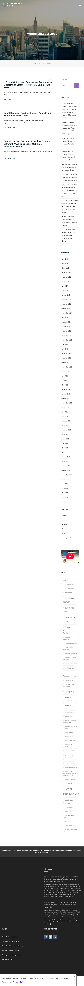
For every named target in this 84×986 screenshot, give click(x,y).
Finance (63, 520)
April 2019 (64, 497)
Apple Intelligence (69, 588)
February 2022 (66, 389)
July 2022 (64, 376)
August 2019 (65, 479)
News (63, 533)
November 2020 (66, 430)
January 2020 (65, 457)
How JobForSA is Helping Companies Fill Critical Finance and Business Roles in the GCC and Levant (69, 206)
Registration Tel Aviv (8, 959)
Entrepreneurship (70, 676)
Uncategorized (66, 538)
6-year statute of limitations (68, 579)
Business (64, 515)
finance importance (67, 698)
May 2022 (64, 385)
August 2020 (65, 439)
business (68, 593)
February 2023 (66, 353)
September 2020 (66, 434)
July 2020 (64, 443)
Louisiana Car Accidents (67, 745)
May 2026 (64, 263)
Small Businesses (71, 791)
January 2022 (65, 394)
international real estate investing (70, 727)
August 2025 (65, 281)
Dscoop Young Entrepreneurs (11, 955)
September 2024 (66, 313)
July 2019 (64, 484)
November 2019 (66, 466)
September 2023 (66, 340)
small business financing (70, 801)
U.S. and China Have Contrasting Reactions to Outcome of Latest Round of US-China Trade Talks (28, 85)
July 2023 (64, 344)
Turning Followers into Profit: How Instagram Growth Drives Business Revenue (69, 221)
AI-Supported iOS (69, 584)
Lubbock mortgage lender (69, 751)
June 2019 (64, 488)
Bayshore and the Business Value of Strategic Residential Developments (68, 156)
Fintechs (64, 524)
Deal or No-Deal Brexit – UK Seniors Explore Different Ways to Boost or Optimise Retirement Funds (27, 144)
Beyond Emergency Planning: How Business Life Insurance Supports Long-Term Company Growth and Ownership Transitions (69, 111)
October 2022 (65, 362)
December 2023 (66, 331)
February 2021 (66, 421)
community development (67, 638)
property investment (70, 779)
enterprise (70, 668)
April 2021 (64, 416)
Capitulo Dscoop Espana (10, 937)
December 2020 (66, 425)
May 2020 (64, 448)
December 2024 (66, 299)
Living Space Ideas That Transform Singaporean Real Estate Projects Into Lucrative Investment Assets (69, 190)
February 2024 (66, 322)
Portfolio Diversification (71, 767)
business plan (69, 619)
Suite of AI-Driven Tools (68, 816)
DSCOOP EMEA (14, 4)
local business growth (70, 740)
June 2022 (64, 380)
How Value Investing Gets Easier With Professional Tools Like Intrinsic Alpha (69, 177)
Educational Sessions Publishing (12, 946)
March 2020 (65, 452)
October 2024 (65, 308)
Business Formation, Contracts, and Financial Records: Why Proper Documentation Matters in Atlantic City (69, 128)
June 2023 (64, 349)
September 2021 (66, 403)
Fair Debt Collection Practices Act (69, 685)
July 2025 (64, 286)
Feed (50, 869)
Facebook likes (69, 680)
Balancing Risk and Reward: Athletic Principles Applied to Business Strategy (67, 142)
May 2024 (64, 317)
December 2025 (66, 277)
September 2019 (66, 475)
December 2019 (66, 461)
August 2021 (65, 407)
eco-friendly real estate (71, 663)
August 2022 (65, 371)
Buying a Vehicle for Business (67, 630)
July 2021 (64, 412)
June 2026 (64, 259)
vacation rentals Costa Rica (70, 830)
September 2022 (66, 367)
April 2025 (64, 290)
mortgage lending (69, 759)
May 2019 (64, 493)
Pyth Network (68, 783)
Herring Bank (68, 716)
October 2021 (65, 398)
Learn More (7, 99)
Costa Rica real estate (71, 643)
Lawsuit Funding (69, 736)
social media (68, 811)
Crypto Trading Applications (68, 648)
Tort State (67, 821)
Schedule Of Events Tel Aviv (11, 941)
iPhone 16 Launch (69, 732)
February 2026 (66, 272)
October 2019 (65, 470)
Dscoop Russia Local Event (11, 950)
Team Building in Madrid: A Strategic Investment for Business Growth (69, 167)
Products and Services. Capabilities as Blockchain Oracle (69, 773)
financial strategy (69, 712)
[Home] (35, 64)
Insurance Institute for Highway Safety (69, 721)
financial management (68, 706)
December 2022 (66, 358)
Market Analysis (69, 756)
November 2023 (66, 335)
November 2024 (66, 304)
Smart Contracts (69, 807)
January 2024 (65, 326)
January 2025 (65, 295)
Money (63, 529)
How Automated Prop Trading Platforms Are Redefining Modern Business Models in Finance (68, 235)
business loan (68, 609)
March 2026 (65, 268)
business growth (68, 600)
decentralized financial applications (69, 658)
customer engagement (71, 653)
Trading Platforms (69, 825)
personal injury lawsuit (70, 763)
